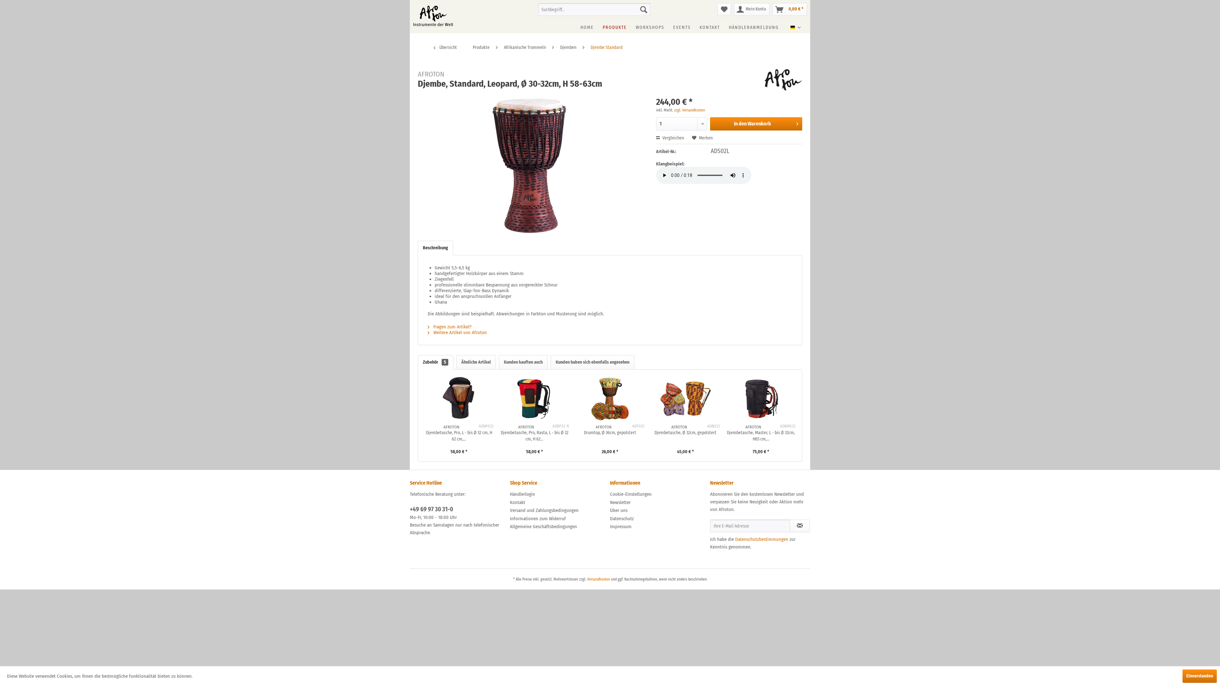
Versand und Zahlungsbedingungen (544, 510)
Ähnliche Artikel (476, 362)
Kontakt (517, 502)
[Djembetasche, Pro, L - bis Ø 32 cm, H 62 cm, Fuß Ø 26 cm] (459, 398)
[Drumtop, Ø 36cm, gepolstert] (610, 398)
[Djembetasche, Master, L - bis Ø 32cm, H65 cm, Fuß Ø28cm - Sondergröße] (761, 398)
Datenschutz (622, 518)
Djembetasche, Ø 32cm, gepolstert (685, 432)
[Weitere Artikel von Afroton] (783, 80)
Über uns (618, 510)
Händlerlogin (522, 494)
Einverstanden (1199, 676)
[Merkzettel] (724, 9)
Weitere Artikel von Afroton (459, 332)
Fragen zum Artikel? (451, 327)
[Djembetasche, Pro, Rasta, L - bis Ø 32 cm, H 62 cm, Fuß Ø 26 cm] (534, 398)
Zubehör (434, 362)
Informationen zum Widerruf (538, 518)
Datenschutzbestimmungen (761, 539)
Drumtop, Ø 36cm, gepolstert (610, 432)
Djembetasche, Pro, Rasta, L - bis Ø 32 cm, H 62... (534, 436)
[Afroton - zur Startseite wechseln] (433, 16)
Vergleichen (672, 138)
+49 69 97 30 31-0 (431, 509)
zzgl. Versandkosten (689, 110)
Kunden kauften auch (523, 362)
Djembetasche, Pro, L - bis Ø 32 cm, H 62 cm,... (459, 436)
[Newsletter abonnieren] (800, 526)
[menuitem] (594, 9)
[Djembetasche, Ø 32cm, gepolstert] (685, 398)
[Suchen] (643, 9)
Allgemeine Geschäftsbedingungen (543, 526)
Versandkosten (598, 579)
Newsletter (620, 502)
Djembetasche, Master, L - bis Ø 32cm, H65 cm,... (761, 436)
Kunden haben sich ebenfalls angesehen (592, 362)
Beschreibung (435, 248)
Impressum (621, 526)
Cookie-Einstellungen (631, 494)
